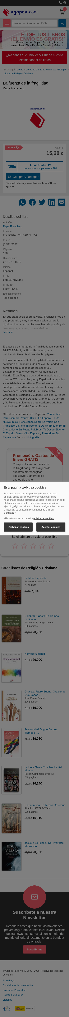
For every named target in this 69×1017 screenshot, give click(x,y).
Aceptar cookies (50, 527)
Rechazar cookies (18, 527)
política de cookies (43, 518)
